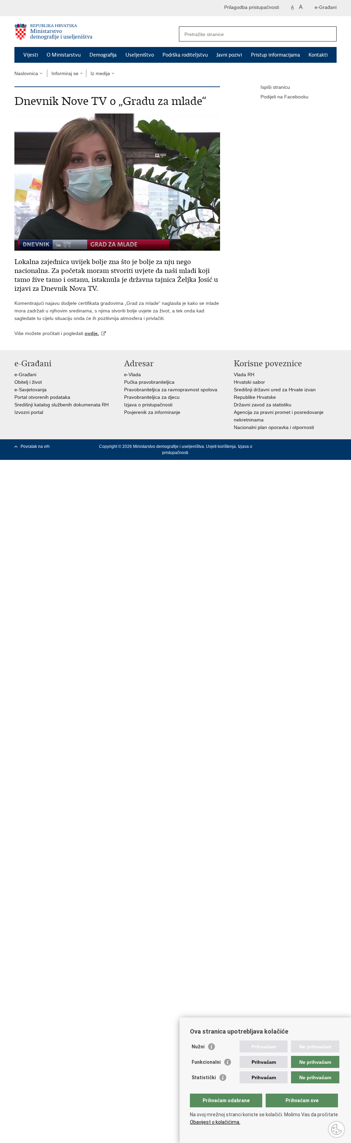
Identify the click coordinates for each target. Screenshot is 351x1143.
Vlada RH (244, 374)
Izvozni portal (28, 412)
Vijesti (30, 55)
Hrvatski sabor (249, 382)
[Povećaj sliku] (117, 181)
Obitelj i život (28, 382)
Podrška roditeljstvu (185, 55)
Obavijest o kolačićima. (215, 1122)
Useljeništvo (139, 55)
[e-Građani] (43, 8)
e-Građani (326, 7)
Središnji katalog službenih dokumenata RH (61, 404)
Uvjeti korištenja (221, 446)
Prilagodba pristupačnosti (251, 7)
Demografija (103, 55)
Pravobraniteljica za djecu (152, 397)
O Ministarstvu (64, 55)
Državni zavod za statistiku (262, 404)
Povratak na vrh (35, 446)
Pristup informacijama (275, 55)
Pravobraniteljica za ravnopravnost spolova (170, 389)
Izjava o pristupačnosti (148, 404)
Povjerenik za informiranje (152, 412)
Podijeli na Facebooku (284, 96)
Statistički (204, 1077)
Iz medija (100, 73)
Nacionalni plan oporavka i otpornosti (274, 427)
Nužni (198, 1046)
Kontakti (318, 55)
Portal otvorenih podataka (42, 397)
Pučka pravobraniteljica (149, 382)
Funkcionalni (206, 1062)
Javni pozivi (229, 55)
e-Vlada (132, 374)
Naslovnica (26, 73)
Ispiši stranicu (275, 87)
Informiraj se (64, 73)
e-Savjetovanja (30, 389)
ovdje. (92, 333)
